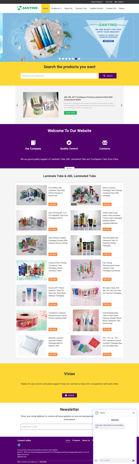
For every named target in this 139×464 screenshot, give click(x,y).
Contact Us (111, 8)
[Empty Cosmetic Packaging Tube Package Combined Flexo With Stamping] (86, 195)
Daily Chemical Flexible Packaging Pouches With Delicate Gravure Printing (57, 240)
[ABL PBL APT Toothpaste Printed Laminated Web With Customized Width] (41, 105)
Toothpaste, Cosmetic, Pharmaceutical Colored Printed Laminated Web (57, 315)
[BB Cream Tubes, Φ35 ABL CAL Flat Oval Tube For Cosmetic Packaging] (86, 295)
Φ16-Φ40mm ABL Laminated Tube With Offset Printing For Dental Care (56, 192)
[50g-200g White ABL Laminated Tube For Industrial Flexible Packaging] (86, 245)
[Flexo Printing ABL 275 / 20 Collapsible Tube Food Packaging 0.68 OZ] (31, 220)
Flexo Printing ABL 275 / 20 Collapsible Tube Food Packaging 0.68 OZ (58, 215)
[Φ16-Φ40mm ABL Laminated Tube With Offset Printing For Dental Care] (31, 195)
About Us (68, 8)
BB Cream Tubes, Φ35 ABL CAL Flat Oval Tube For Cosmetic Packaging (112, 290)
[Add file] (96, 460)
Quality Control (96, 8)
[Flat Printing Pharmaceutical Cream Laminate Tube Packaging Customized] (86, 270)
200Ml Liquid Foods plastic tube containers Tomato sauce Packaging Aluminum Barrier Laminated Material (112, 218)
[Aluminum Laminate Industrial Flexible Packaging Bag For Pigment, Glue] (31, 345)
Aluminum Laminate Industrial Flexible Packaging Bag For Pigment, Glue (55, 342)
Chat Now (109, 2)
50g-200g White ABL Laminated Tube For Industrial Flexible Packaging (111, 242)
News (121, 8)
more (70, 395)
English (120, 2)
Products (55, 8)
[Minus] (133, 413)
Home (45, 8)
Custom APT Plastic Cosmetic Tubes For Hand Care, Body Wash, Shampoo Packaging (57, 292)
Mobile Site (23, 457)
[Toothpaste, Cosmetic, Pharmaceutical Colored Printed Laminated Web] (31, 320)
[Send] (133, 460)
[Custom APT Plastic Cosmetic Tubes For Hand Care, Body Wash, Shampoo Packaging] (31, 295)
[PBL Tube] (69, 43)
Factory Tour (81, 8)
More (70, 168)
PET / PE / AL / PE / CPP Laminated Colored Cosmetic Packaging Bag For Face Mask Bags (112, 342)
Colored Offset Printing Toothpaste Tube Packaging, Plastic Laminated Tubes (57, 267)
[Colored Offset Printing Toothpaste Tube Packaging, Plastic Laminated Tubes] (31, 270)
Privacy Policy (22, 450)
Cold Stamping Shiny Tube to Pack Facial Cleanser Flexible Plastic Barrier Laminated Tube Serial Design (112, 318)
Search (109, 76)
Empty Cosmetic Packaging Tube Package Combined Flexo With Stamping (112, 192)
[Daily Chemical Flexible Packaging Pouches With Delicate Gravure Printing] (31, 245)
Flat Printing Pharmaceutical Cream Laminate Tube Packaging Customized (111, 267)
